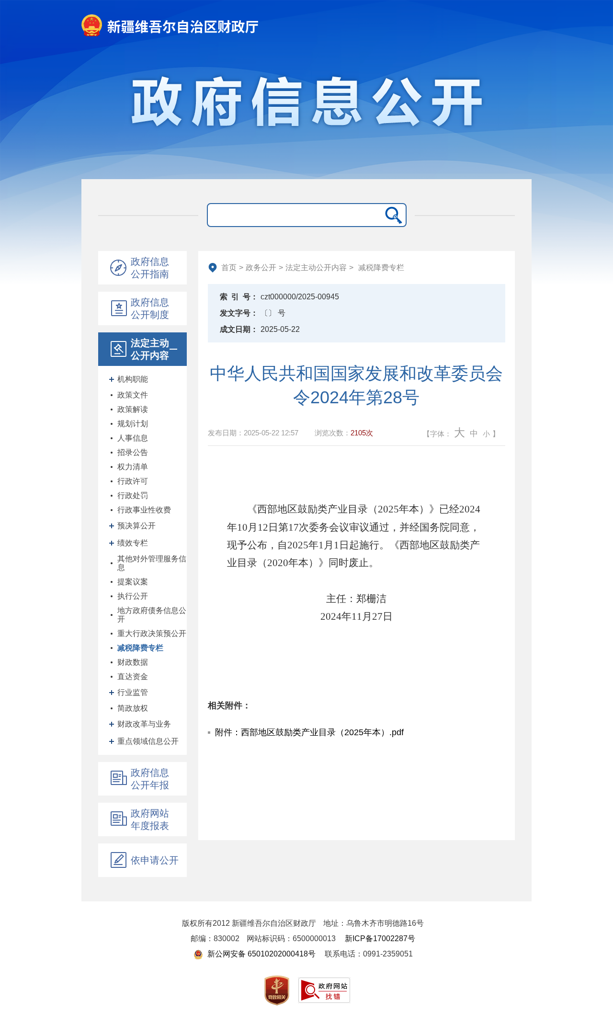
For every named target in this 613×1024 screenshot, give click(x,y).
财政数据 (132, 662)
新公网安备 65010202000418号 (260, 954)
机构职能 (132, 379)
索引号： (239, 297)
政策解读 (132, 409)
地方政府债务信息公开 (151, 614)
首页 (229, 267)
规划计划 (132, 424)
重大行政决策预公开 (151, 633)
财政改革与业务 (144, 724)
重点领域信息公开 (148, 741)
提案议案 (132, 582)
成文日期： (239, 329)
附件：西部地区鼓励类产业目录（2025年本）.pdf (309, 732)
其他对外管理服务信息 (151, 563)
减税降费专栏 (140, 648)
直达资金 (132, 676)
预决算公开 (136, 526)
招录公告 (132, 452)
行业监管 (132, 692)
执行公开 (132, 596)
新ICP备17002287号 (380, 938)
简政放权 (132, 708)
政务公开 (261, 267)
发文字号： (239, 313)
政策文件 (132, 395)
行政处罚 (132, 495)
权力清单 (132, 467)
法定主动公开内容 (316, 267)
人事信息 (132, 438)
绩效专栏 (132, 543)
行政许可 (132, 481)
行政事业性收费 (144, 510)
